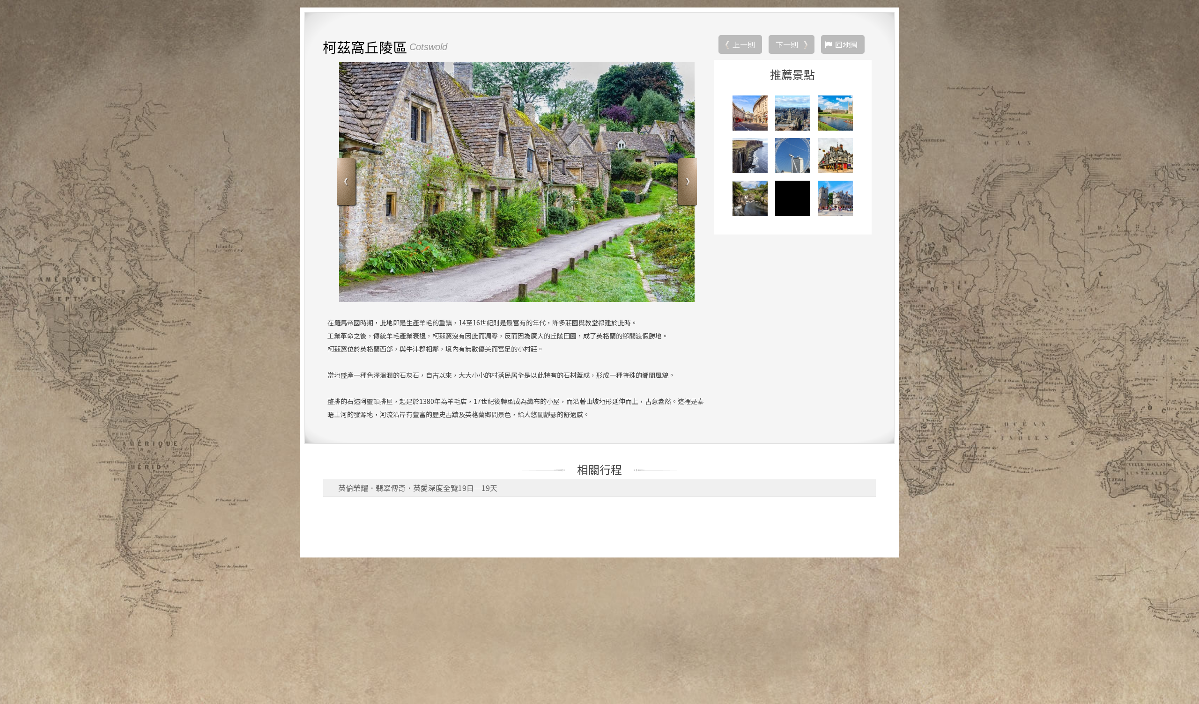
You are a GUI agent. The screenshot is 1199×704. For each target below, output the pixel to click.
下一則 (787, 44)
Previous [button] (347, 182)
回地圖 (846, 44)
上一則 (744, 44)
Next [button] (686, 182)
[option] (516, 182)
